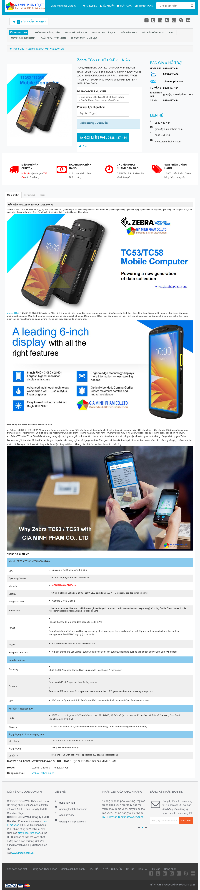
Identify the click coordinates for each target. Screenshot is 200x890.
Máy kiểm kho (128, 32)
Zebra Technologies (43, 773)
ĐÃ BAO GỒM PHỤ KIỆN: (92, 91)
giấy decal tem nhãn (29, 833)
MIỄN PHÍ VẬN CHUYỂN (94, 123)
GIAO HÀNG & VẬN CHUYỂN (105, 869)
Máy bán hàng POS (152, 32)
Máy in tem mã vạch (103, 32)
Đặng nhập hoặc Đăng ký (63, 5)
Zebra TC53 (13, 313)
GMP (188, 20)
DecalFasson (181, 20)
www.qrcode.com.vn (22, 853)
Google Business (174, 20)
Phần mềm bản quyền (47, 32)
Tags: (42, 194)
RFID (171, 32)
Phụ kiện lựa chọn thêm (91, 107)
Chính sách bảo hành (73, 869)
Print (84, 146)
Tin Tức (130, 869)
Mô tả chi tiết (13, 194)
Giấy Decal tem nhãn (53, 38)
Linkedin (160, 20)
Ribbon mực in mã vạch (84, 38)
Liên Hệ (142, 869)
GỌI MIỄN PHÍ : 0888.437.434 (105, 137)
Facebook (146, 20)
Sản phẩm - (31, 21)
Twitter (153, 20)
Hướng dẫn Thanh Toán (44, 869)
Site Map (155, 869)
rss (167, 20)
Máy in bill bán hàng (22, 38)
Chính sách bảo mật (16, 869)
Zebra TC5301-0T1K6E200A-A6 (46, 48)
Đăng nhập (170, 869)
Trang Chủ (20, 32)
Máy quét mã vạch (75, 32)
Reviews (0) (29, 194)
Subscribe (186, 820)
